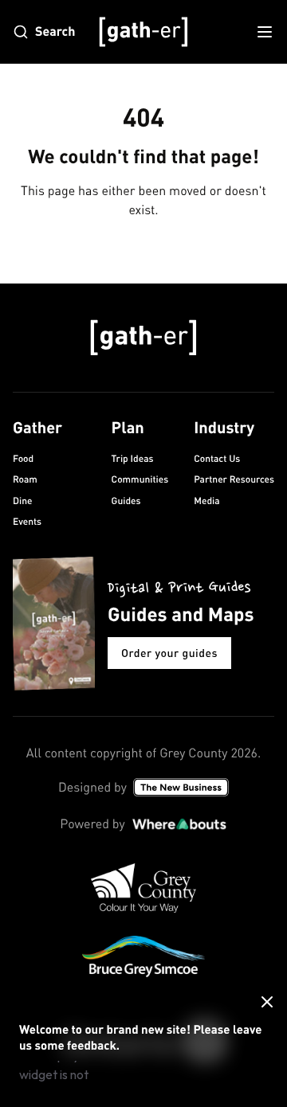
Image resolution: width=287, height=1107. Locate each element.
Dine (22, 501)
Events (27, 521)
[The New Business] (181, 787)
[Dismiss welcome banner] (267, 1002)
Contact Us (217, 458)
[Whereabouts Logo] (179, 824)
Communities (140, 479)
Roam (25, 479)
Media (206, 501)
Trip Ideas (133, 458)
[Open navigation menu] (264, 31)
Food (23, 458)
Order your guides (169, 652)
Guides (126, 501)
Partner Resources (234, 479)
